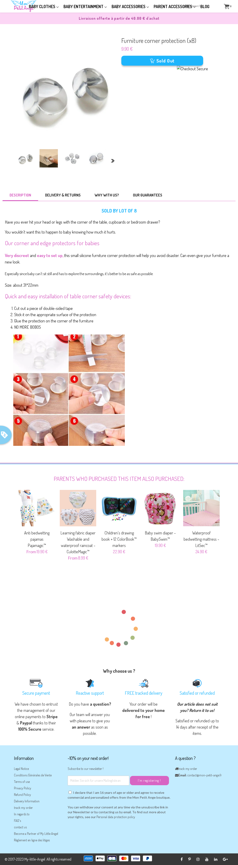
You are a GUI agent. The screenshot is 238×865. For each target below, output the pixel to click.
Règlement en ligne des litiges (32, 840)
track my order (23, 808)
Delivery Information (27, 801)
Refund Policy (22, 795)
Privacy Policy (22, 788)
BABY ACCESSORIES (129, 6)
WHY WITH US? (107, 195)
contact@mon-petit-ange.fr (204, 775)
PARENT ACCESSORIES (173, 6)
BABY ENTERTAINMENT (83, 6)
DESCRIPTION (20, 195)
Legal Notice (21, 769)
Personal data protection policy (115, 817)
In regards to (22, 814)
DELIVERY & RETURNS (63, 195)
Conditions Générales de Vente (33, 775)
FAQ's (17, 821)
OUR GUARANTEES (147, 195)
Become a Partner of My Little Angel (36, 834)
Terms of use (22, 782)
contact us (20, 827)
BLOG (204, 6)
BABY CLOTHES (42, 6)
